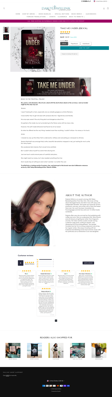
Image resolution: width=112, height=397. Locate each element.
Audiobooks (91, 14)
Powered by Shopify (55, 391)
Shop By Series (28, 14)
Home (18, 14)
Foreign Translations (36, 16)
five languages (70, 210)
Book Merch (77, 14)
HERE (7, 375)
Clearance (62, 16)
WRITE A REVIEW (88, 263)
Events (53, 16)
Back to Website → (77, 16)
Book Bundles (45, 14)
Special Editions (62, 14)
